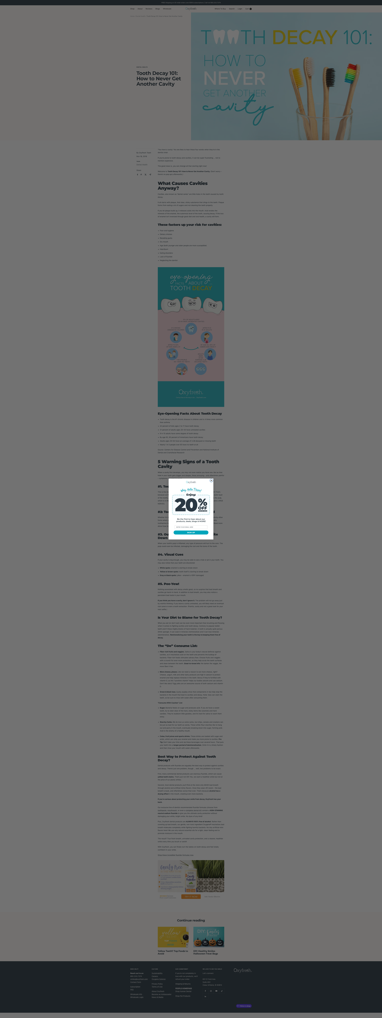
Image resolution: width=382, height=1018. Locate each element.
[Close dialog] (211, 480)
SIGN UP (191, 532)
